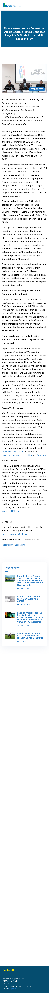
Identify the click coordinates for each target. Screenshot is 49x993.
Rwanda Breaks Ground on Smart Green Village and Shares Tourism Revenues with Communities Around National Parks (30, 580)
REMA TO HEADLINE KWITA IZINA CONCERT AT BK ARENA (30, 599)
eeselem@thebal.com (14, 544)
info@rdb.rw (12, 989)
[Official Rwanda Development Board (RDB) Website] (11, 5)
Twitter (28, 455)
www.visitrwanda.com (13, 451)
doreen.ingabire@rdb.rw (14, 534)
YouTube (41, 455)
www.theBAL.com (11, 511)
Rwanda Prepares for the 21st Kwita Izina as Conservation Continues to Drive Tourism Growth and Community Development (30, 617)
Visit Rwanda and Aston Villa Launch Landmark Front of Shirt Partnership (30, 635)
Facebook (7, 455)
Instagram (18, 455)
